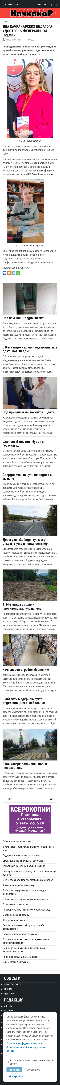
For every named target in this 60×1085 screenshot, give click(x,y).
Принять (14, 1069)
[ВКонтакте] (4, 273)
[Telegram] (13, 273)
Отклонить (33, 1069)
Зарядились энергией (14, 920)
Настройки (16, 1076)
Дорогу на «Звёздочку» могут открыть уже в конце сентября (26, 542)
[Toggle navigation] (6, 21)
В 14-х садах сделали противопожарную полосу (22, 606)
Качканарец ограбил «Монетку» (26, 670)
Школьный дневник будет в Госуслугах (23, 443)
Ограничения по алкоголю (16, 904)
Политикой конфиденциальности (23, 1043)
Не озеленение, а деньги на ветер (20, 956)
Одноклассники (12, 984)
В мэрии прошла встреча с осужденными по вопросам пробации (26, 941)
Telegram (9, 993)
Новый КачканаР (14, 39)
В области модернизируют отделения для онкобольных (24, 701)
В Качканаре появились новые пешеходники (25, 766)
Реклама (8, 1010)
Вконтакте (9, 989)
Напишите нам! (11, 4)
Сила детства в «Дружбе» (16, 962)
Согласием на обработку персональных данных (27, 1049)
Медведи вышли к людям (16, 914)
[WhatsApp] (18, 273)
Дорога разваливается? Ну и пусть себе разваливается (23, 927)
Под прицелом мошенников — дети (29, 412)
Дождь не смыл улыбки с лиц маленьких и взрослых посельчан (25, 950)
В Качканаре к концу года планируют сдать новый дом (30, 349)
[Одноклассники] (9, 273)
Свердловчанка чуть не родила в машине (27, 477)
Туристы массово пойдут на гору (20, 934)
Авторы (8, 1006)
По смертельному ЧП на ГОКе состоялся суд (26, 909)
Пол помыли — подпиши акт (23, 318)
